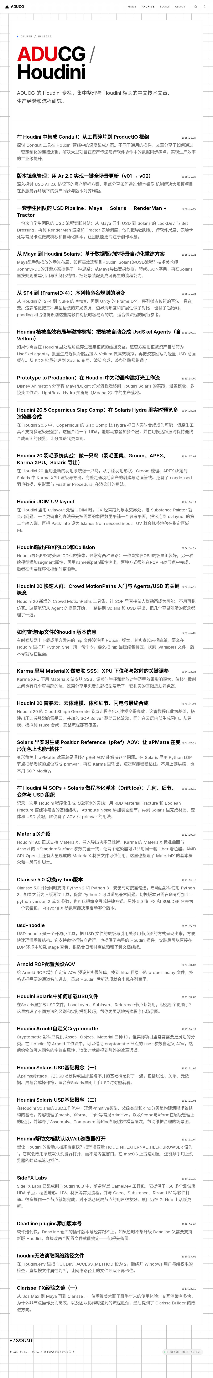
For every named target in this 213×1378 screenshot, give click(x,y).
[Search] (195, 6)
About (180, 6)
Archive (148, 6)
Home (132, 6)
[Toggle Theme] (205, 7)
